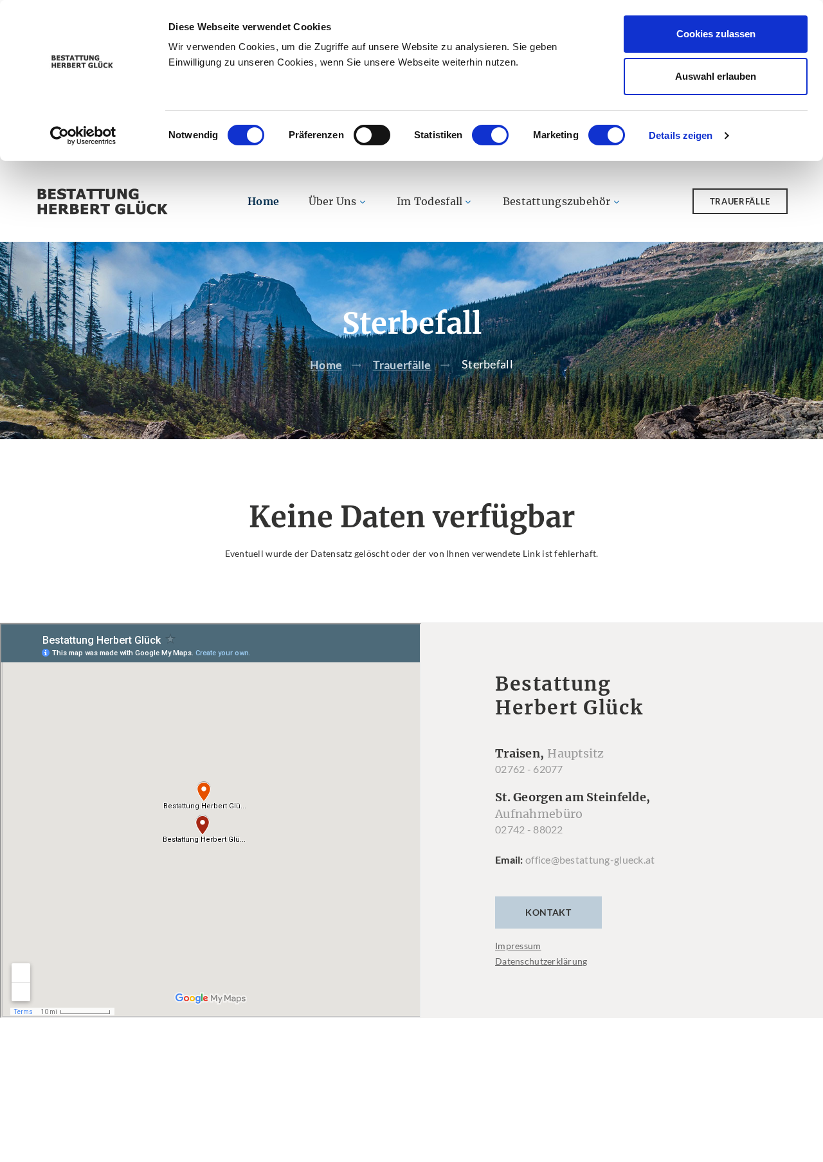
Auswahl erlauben (715, 76)
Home (263, 201)
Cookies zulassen (715, 33)
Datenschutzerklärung (541, 961)
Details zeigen (680, 135)
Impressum (518, 945)
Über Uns (333, 201)
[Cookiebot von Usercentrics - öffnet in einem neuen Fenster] (83, 135)
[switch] (372, 135)
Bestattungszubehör (557, 201)
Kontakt (548, 912)
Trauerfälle (740, 201)
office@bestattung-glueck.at (590, 859)
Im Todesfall (429, 201)
